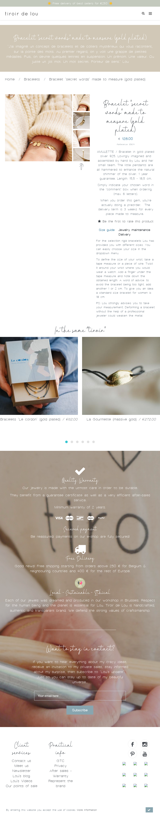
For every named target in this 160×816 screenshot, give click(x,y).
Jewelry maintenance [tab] (134, 230)
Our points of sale (21, 786)
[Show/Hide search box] (143, 13)
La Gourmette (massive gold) (121, 419)
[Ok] (149, 809)
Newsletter (21, 771)
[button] (66, 442)
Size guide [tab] (107, 230)
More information (87, 810)
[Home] (21, 12)
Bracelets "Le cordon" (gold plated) (39, 419)
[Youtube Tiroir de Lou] (144, 753)
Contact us (21, 761)
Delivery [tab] (124, 234)
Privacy (60, 766)
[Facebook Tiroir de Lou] (132, 744)
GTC (60, 761)
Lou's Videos (21, 781)
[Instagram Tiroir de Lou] (144, 744)
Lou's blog (21, 776)
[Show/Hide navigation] (150, 13)
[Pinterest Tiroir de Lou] (132, 753)
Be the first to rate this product (127, 221)
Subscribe (80, 710)
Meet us (21, 766)
